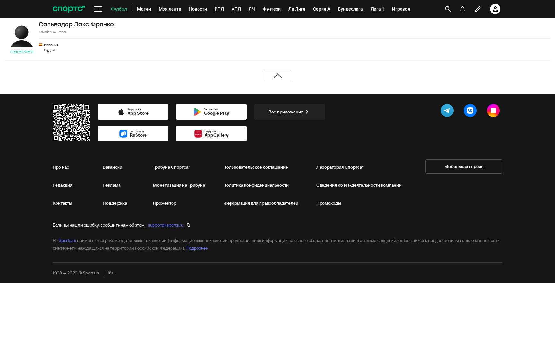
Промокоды (328, 203)
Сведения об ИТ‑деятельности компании (358, 185)
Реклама (111, 185)
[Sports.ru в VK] (471, 112)
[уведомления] (462, 9)
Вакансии (112, 167)
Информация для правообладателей (260, 203)
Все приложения (286, 112)
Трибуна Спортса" (171, 167)
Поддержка (115, 203)
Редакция (62, 185)
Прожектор (164, 203)
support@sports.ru (165, 225)
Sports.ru (67, 240)
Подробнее (197, 248)
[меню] (98, 9)
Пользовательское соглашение (255, 167)
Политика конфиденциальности (256, 185)
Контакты (62, 203)
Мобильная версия (463, 166)
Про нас (61, 167)
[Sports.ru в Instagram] (494, 112)
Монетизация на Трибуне (179, 185)
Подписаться (21, 52)
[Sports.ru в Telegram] (448, 112)
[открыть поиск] (448, 9)
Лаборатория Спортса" (340, 167)
